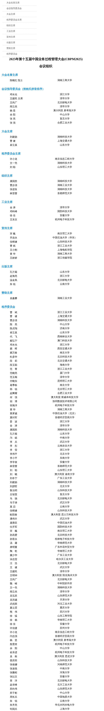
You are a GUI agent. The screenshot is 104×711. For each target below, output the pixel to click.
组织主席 (10, 25)
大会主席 (10, 14)
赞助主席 (10, 48)
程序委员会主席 (14, 20)
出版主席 (10, 42)
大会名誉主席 (13, 2)
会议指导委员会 (14, 8)
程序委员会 (11, 54)
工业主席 (10, 31)
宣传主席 (10, 37)
